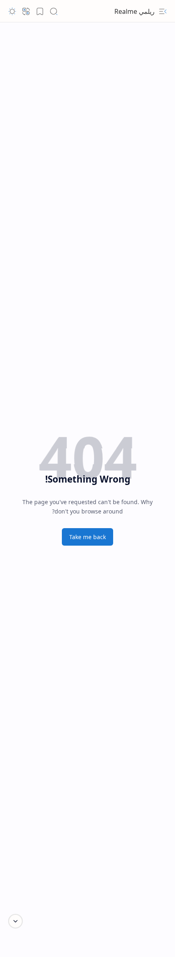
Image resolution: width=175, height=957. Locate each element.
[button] (163, 11)
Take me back (87, 537)
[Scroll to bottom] (15, 921)
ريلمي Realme (134, 11)
